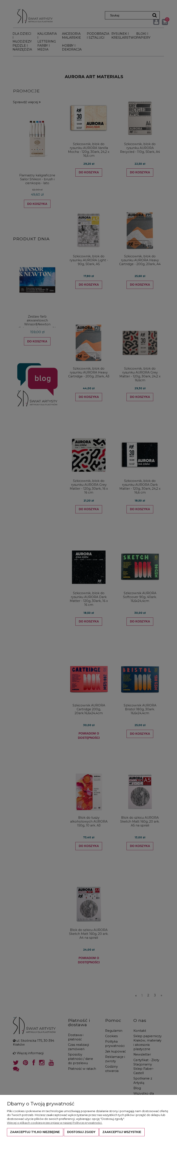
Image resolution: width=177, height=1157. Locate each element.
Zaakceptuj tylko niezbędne (35, 1132)
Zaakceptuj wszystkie (122, 1132)
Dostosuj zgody (81, 1132)
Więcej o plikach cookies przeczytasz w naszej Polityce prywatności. (54, 1122)
